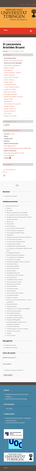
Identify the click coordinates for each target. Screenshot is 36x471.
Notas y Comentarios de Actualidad (17, 212)
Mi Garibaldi (10, 224)
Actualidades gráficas (13, 266)
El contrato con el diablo (14, 259)
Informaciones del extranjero (15, 275)
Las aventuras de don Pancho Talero (17, 215)
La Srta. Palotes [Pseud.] (11, 87)
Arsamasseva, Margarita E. (12, 65)
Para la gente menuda (13, 313)
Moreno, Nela (8, 99)
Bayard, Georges (9, 68)
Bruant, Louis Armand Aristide (13, 60)
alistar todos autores (11, 196)
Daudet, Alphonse (9, 75)
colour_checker (11, 335)
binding (9, 208)
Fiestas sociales (11, 271)
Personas (8, 55)
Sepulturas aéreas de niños (15, 317)
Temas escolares (12, 306)
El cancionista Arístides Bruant (15, 233)
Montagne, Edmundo (10, 94)
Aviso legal (9, 408)
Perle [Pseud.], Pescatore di (12, 104)
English (34, 4)
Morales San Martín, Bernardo (13, 97)
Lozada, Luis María (10, 89)
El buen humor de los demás (15, 293)
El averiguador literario (13, 253)
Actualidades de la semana (15, 279)
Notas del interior (12, 286)
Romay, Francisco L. (10, 109)
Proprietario (9, 164)
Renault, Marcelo (9, 106)
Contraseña (7, 364)
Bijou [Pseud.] (8, 70)
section (12, 134)
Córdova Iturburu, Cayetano (12, 72)
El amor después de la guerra (15, 230)
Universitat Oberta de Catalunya (15, 422)
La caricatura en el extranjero (15, 257)
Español (22, 4)
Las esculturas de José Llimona (16, 228)
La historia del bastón (13, 326)
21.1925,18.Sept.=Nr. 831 (16, 51)
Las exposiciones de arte (14, 282)
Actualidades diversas (13, 273)
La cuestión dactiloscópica (14, 315)
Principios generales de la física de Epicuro (19, 237)
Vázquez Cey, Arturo (10, 116)
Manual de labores (12, 304)
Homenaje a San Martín (13, 284)
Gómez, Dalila (8, 82)
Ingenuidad (10, 235)
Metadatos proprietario (12, 130)
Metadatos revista (11, 121)
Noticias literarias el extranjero (16, 255)
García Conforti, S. (9, 80)
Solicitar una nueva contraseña (14, 370)
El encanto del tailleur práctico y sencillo (18, 262)
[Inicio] (18, 17)
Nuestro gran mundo (13, 268)
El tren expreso (11, 226)
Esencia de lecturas (12, 264)
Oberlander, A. (8, 101)
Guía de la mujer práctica (14, 311)
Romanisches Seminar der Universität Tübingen (20, 467)
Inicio (4, 41)
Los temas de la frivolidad (14, 239)
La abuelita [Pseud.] (10, 84)
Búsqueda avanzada (11, 347)
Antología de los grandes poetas (16, 246)
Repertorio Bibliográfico (13, 320)
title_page (9, 210)
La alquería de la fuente (14, 244)
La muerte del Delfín (12, 295)
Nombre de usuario (9, 357)
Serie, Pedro (8, 113)
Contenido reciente (10, 345)
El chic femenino (11, 291)
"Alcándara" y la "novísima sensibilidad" (18, 308)
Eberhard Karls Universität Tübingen (16, 399)
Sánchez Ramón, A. (10, 111)
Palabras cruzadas (12, 297)
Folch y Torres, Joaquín (11, 77)
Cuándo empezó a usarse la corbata (17, 329)
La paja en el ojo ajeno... (14, 331)
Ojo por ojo (10, 221)
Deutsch (28, 4)
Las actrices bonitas (12, 288)
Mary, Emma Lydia (10, 92)
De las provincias (12, 277)
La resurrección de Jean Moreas (16, 241)
